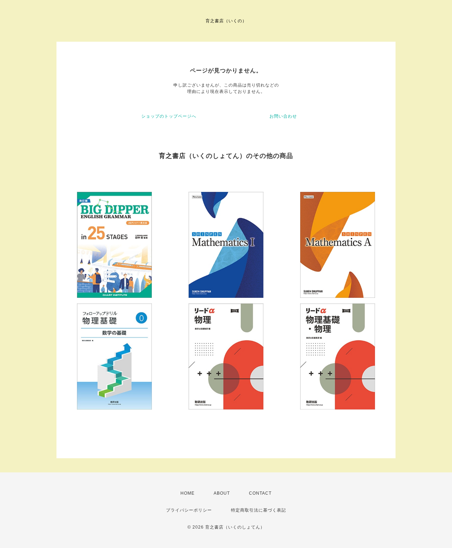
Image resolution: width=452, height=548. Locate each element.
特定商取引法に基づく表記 (258, 510)
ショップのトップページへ (168, 116)
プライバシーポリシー (189, 510)
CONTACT (260, 493)
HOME (187, 493)
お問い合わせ (283, 116)
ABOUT (222, 493)
